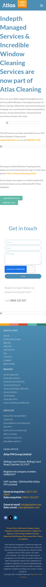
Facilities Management (15, 416)
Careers (7, 360)
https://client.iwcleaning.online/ (22, 173)
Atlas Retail (9, 396)
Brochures (9, 364)
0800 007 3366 (33, 140)
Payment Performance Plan (26, 536)
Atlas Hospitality (12, 385)
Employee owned (12, 339)
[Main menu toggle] (41, 5)
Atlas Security (11, 399)
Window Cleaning (13, 438)
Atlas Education (12, 378)
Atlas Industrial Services (16, 389)
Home (6, 336)
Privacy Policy (12, 528)
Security (8, 427)
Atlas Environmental (14, 382)
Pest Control (10, 434)
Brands (7, 343)
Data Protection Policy (22, 531)
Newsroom (9, 350)
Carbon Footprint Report (23, 534)
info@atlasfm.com (31, 504)
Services (8, 346)
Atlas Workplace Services (16, 403)
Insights (8, 357)
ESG (5, 353)
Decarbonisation (12, 441)
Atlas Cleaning (11, 374)
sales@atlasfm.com (28, 507)
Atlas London (10, 392)
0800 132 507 (30, 497)
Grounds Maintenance (15, 430)
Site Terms (22, 528)
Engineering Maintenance (17, 423)
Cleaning (8, 419)
